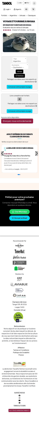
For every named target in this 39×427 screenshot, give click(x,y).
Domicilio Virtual (19, 310)
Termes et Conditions (21, 350)
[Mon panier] (33, 9)
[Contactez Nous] (26, 9)
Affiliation (21, 348)
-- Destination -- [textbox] (17, 67)
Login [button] (7, 9)
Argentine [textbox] (17, 61)
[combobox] (19, 60)
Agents (18, 9)
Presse (21, 355)
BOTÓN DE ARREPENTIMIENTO (19, 410)
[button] (2, 153)
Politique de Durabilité (21, 352)
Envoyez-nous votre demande (17, 121)
